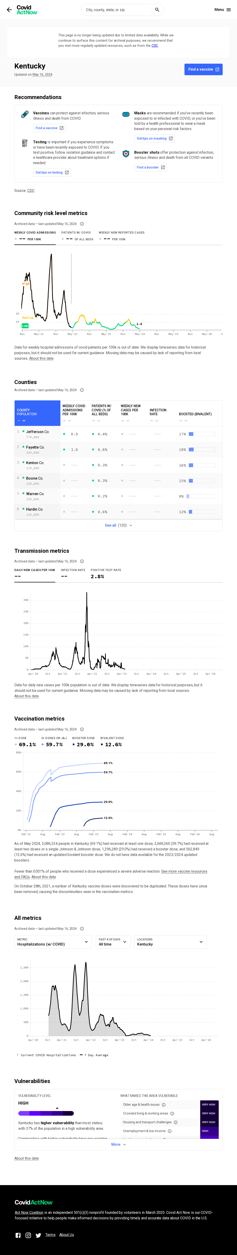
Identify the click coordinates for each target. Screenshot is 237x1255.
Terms (50, 1235)
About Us (66, 1235)
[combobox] (122, 10)
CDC (155, 46)
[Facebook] (18, 1236)
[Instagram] (28, 1236)
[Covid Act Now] (27, 9)
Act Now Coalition (29, 1212)
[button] (82, 224)
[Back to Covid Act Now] (9, 9)
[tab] (35, 237)
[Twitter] (38, 1236)
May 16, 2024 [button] (43, 75)
